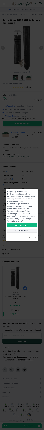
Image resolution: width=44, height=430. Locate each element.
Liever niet (32, 238)
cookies (27, 196)
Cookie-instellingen (22, 231)
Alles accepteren (21, 225)
